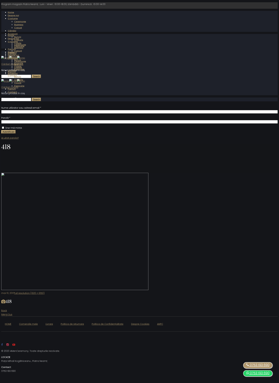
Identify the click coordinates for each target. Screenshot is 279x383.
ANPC (160, 324)
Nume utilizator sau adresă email (21, 107)
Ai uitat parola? (10, 138)
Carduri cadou (9, 64)
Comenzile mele (28, 324)
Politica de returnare (72, 324)
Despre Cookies (140, 324)
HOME (8, 324)
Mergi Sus (6, 314)
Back (4, 310)
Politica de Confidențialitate (107, 324)
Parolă (5, 117)
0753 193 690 (259, 373)
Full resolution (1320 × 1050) (29, 293)
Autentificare (8, 132)
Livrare (49, 324)
